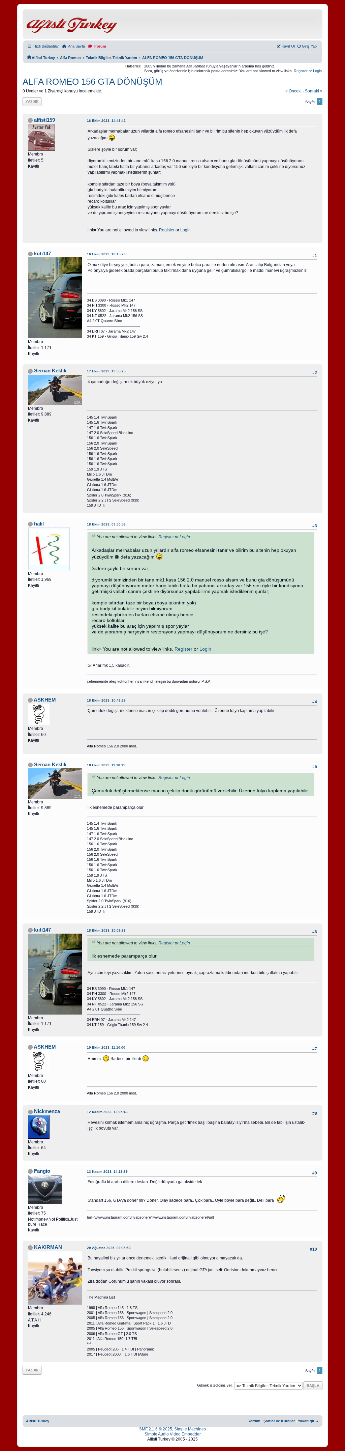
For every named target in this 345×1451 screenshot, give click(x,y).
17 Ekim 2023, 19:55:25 (106, 371)
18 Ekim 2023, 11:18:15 (106, 765)
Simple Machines (190, 1429)
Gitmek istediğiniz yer (214, 1386)
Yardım (254, 1421)
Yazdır (32, 101)
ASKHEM (45, 700)
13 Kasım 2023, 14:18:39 (107, 1171)
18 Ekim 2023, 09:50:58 (106, 524)
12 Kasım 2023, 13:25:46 (107, 1112)
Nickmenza (47, 1111)
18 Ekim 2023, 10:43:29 (106, 700)
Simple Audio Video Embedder (173, 1434)
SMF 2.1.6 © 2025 (155, 1429)
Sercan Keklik (50, 370)
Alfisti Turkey (37, 1421)
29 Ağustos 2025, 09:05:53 (109, 1248)
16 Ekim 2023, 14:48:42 (106, 120)
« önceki (293, 91)
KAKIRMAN (48, 1247)
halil (39, 524)
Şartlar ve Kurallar (279, 1421)
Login (317, 71)
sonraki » (313, 91)
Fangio (42, 1171)
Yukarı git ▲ (308, 1421)
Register (301, 71)
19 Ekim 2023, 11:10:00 (106, 1047)
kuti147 (42, 253)
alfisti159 (44, 120)
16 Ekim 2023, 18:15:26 (106, 254)
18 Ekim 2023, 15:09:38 (106, 930)
